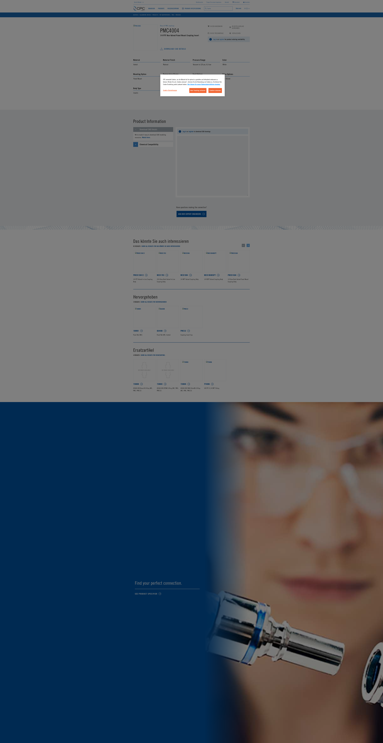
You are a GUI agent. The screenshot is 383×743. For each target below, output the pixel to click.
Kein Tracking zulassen (197, 90)
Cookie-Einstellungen (170, 90)
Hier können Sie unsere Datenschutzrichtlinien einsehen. (204, 84)
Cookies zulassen (215, 90)
